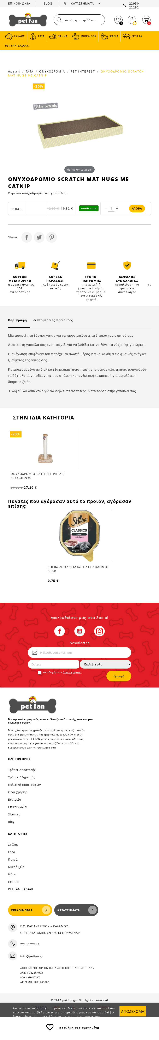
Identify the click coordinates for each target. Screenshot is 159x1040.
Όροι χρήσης (18, 792)
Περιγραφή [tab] (17, 320)
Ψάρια (13, 874)
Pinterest (51, 237)
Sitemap (14, 814)
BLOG (47, 3)
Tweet (39, 237)
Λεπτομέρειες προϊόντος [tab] (53, 320)
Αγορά (137, 208)
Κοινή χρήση (26, 237)
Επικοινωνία (17, 807)
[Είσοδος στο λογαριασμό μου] (132, 19)
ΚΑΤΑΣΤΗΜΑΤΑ (83, 3)
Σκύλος (13, 845)
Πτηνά (13, 859)
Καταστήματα (68, 910)
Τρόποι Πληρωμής (21, 777)
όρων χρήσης (72, 672)
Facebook (59, 631)
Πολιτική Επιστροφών (24, 785)
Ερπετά (13, 882)
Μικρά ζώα (16, 867)
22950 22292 (134, 5)
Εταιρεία (14, 799)
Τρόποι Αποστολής (22, 770)
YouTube (79, 631)
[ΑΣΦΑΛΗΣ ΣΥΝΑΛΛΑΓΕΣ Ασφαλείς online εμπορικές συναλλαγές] (127, 265)
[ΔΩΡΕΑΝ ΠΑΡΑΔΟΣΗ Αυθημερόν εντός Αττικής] (56, 265)
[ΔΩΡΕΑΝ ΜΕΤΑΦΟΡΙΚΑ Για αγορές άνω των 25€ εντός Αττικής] (20, 265)
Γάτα (11, 852)
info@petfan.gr (31, 956)
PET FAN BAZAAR (20, 889)
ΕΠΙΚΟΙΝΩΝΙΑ (19, 3)
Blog (11, 822)
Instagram (99, 631)
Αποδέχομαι (133, 1011)
